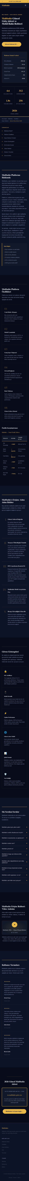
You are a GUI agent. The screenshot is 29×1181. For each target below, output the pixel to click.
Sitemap (4, 1161)
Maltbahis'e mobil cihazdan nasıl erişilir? (14, 832)
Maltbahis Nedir (6, 1141)
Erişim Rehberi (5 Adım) (10, 138)
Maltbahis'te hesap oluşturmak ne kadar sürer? (14, 869)
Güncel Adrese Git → (11, 44)
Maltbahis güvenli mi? (14, 849)
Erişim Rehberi (5, 121)
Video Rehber (7, 148)
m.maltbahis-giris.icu (14, 1095)
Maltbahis (6, 5)
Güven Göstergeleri (9, 141)
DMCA (3, 1167)
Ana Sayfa (4, 118)
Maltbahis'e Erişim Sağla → (14, 1111)
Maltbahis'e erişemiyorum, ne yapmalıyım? (14, 838)
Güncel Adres (7, 155)
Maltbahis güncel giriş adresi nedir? (14, 827)
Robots (15, 1177)
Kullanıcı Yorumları (8, 152)
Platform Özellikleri (9, 134)
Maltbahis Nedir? (8, 131)
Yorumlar (4, 1152)
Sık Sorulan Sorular (9, 145)
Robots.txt (4, 1164)
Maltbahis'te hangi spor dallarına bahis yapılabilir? (14, 855)
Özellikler (16, 118)
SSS (3, 1150)
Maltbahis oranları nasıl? (14, 843)
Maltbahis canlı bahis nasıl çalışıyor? (14, 880)
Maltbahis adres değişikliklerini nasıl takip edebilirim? (14, 862)
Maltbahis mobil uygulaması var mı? (14, 875)
